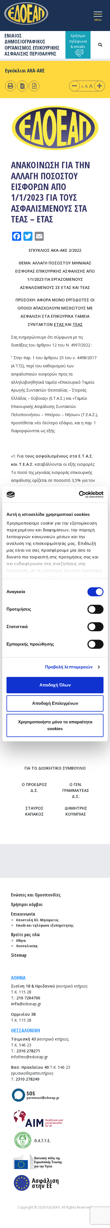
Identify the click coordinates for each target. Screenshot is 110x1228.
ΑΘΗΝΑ (18, 977)
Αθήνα (21, 940)
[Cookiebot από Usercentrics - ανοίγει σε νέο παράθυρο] (79, 494)
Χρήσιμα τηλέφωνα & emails (78, 41)
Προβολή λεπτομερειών (69, 666)
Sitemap (19, 955)
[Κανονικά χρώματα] (34, 86)
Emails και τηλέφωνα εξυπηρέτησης (45, 925)
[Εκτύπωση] (10, 86)
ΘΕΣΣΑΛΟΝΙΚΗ (25, 1030)
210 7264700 (28, 997)
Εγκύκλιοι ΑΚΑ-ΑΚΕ (25, 70)
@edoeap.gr (26, 1003)
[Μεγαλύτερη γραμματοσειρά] (99, 86)
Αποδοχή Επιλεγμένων (55, 703)
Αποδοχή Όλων (55, 685)
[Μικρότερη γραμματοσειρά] (74, 86)
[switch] (95, 609)
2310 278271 (28, 1050)
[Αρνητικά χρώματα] (22, 86)
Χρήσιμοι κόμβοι (27, 904)
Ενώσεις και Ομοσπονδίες (36, 895)
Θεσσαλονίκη (27, 945)
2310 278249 (27, 1079)
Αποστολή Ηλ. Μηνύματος (37, 919)
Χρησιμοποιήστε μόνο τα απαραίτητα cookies (55, 725)
